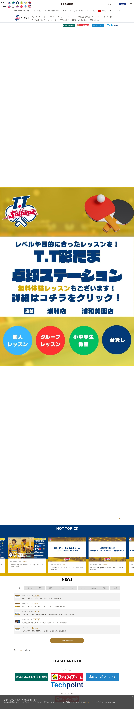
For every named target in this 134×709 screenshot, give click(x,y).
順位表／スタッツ (41, 11)
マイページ (113, 4)
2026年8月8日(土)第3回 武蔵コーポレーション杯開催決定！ (106, 568)
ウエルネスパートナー (91, 11)
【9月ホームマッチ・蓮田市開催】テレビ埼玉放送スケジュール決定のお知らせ (48, 614)
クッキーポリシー (90, 702)
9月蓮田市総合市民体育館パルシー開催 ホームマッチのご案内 (26, 565)
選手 (49, 11)
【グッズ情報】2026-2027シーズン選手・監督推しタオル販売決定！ (44, 631)
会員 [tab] (104, 588)
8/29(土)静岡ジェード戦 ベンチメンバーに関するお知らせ (41, 598)
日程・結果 (26, 11)
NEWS (20, 11)
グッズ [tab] (83, 588)
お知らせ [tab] (29, 588)
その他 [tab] (115, 588)
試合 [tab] (50, 588)
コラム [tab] (93, 588)
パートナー (70, 17)
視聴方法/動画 (55, 11)
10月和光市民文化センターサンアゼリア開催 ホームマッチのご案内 (44, 623)
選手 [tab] (40, 588)
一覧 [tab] (18, 588)
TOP (15, 11)
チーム (19, 650)
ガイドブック (104, 11)
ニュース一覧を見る (67, 640)
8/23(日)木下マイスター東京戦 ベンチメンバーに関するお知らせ (43, 606)
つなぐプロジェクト (78, 11)
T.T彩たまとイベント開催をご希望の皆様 (73, 20)
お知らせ (25, 562)
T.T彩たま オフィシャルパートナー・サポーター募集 (95, 17)
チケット (33, 11)
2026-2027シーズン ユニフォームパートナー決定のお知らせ (66, 568)
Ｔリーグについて (115, 11)
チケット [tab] (61, 588)
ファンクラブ (36, 17)
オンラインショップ (66, 11)
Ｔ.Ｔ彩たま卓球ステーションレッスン (44, 20)
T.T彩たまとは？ (95, 20)
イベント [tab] (72, 588)
